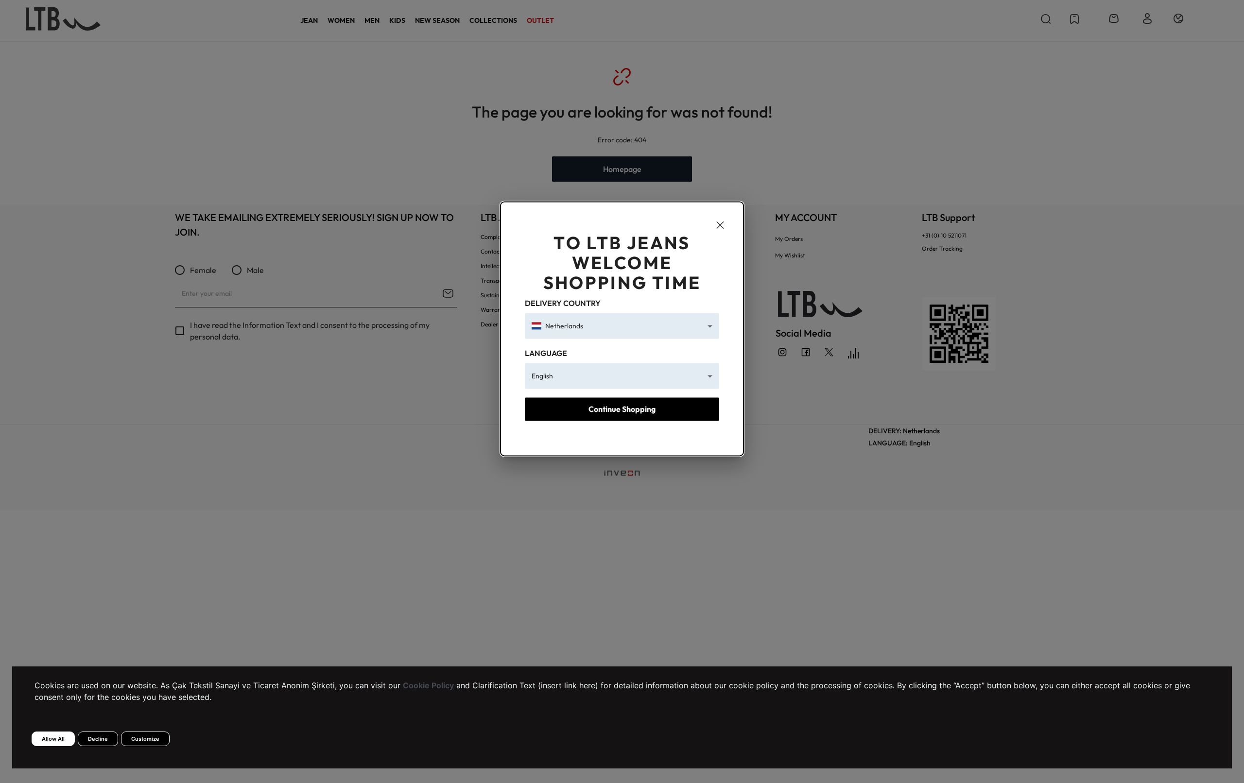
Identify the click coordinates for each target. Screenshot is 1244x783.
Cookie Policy (428, 685)
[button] (622, 326)
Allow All (53, 738)
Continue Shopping (622, 409)
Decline (98, 738)
